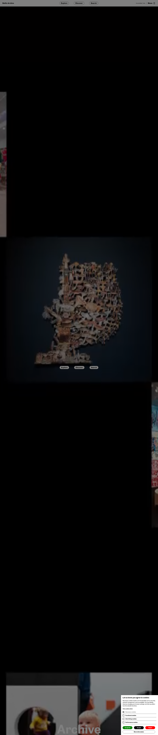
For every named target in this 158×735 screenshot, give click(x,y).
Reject (150, 727)
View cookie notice (128, 708)
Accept (139, 727)
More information (139, 732)
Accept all (127, 727)
